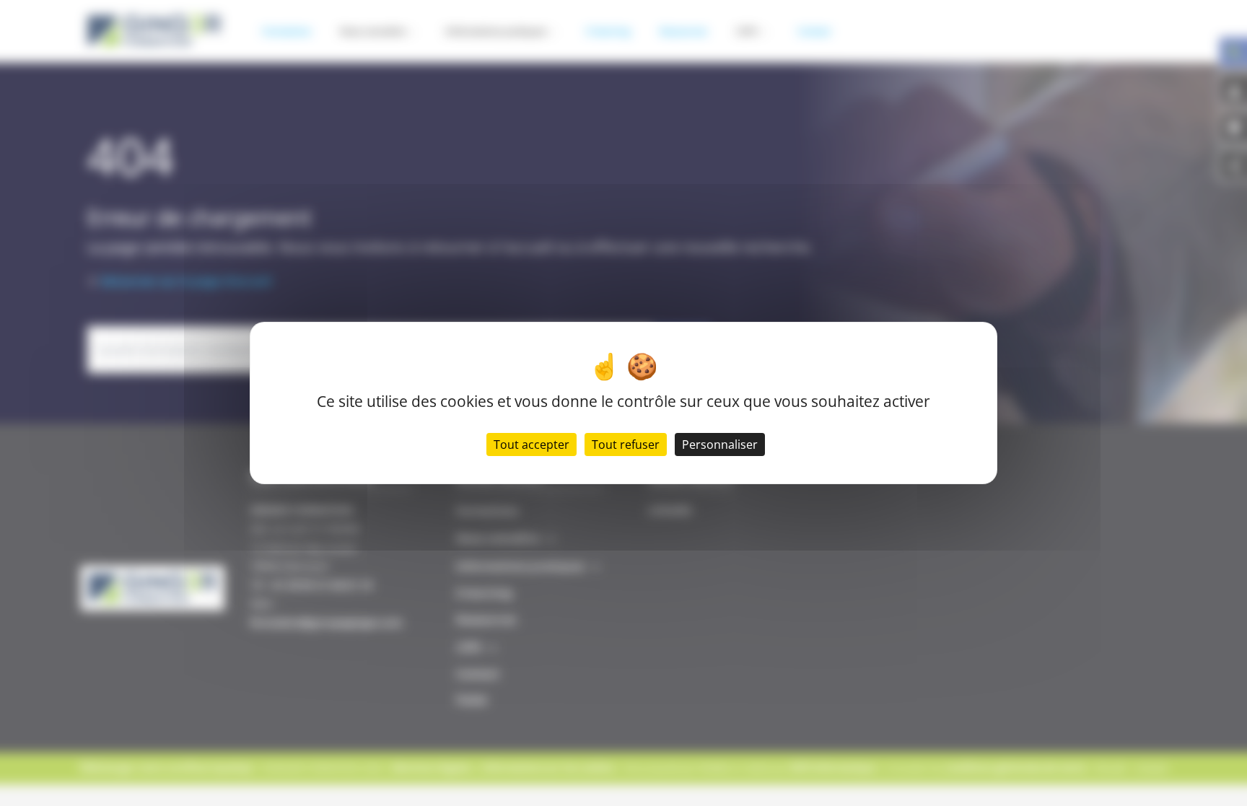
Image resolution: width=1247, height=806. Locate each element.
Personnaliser (720, 444)
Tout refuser (626, 444)
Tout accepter (531, 444)
